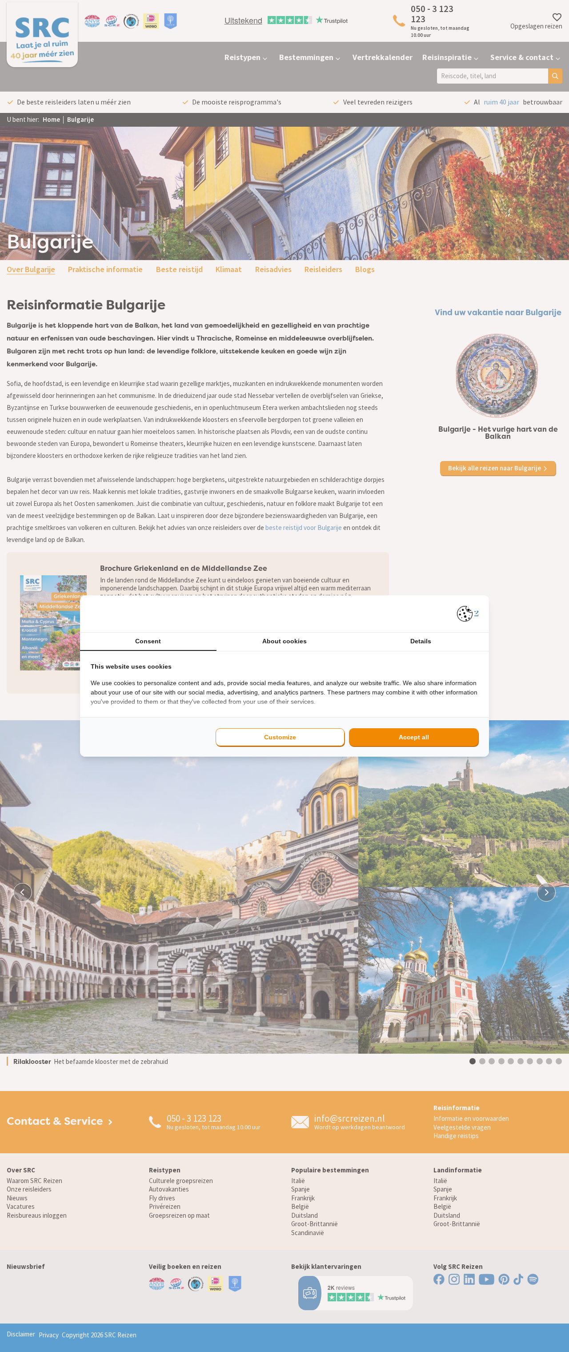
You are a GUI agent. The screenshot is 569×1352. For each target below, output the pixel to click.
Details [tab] (420, 641)
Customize (280, 737)
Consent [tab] (148, 641)
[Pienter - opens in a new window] (468, 614)
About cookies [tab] (284, 641)
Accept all (414, 737)
